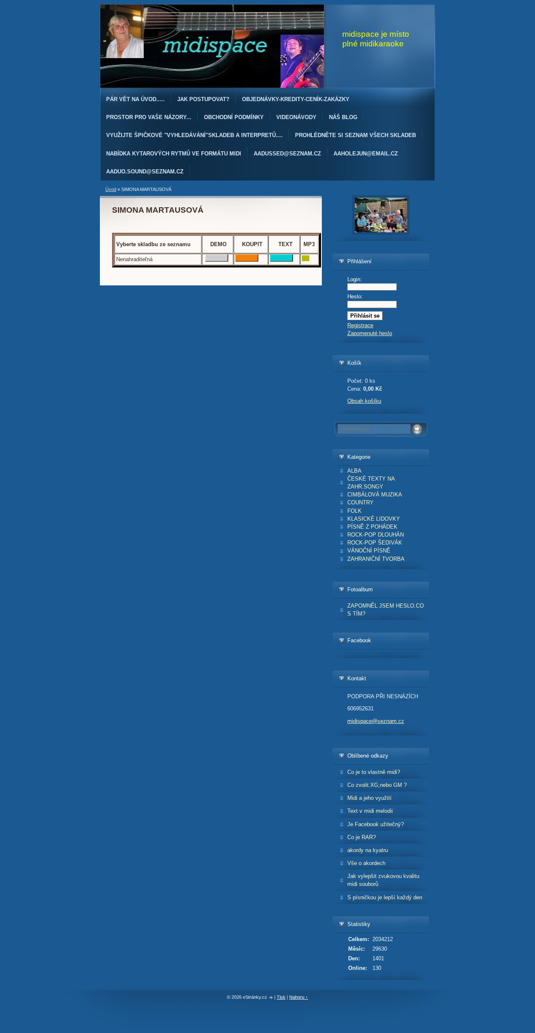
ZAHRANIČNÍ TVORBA (376, 559)
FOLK (354, 511)
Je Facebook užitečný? (375, 824)
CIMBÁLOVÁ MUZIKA (374, 494)
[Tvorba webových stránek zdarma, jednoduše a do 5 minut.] (271, 998)
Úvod (110, 189)
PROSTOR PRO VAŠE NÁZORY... (148, 117)
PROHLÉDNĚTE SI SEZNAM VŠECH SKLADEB (355, 135)
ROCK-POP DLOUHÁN (375, 535)
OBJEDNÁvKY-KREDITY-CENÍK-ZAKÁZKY (295, 99)
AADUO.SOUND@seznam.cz (144, 171)
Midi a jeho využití (369, 798)
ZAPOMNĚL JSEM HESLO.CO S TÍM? (385, 610)
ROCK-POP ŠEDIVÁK (374, 542)
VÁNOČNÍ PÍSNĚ (368, 550)
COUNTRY (360, 502)
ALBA (354, 471)
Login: (354, 279)
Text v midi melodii (370, 811)
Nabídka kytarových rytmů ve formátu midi (173, 153)
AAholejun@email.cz (366, 153)
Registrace (360, 325)
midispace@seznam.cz (375, 721)
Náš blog (343, 117)
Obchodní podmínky (234, 117)
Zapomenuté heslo (369, 333)
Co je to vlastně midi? (373, 772)
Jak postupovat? (203, 99)
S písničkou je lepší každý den (384, 897)
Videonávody (296, 117)
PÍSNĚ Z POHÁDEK (372, 527)
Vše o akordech (366, 863)
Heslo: (355, 296)
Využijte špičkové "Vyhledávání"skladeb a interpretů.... (194, 135)
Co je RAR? (361, 837)
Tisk (281, 997)
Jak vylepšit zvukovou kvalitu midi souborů (383, 880)
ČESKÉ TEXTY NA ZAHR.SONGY (371, 483)
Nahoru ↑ (298, 997)
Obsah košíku (364, 401)
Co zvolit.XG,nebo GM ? (377, 785)
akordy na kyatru (367, 850)
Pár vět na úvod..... (135, 99)
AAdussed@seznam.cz (287, 153)
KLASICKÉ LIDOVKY (373, 519)
